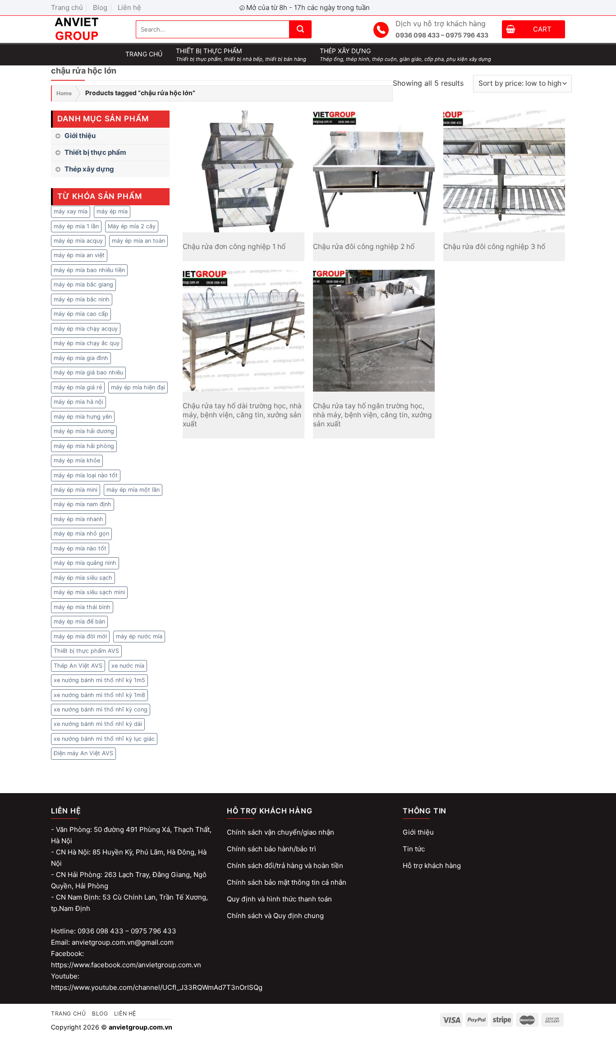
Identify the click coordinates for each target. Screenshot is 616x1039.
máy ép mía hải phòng (84, 446)
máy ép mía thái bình (82, 607)
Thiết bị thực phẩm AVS (86, 650)
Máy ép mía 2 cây (132, 226)
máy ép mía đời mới (80, 636)
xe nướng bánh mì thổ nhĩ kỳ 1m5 (99, 680)
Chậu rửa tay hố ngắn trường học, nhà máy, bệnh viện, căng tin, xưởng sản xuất (372, 415)
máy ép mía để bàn (79, 621)
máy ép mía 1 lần (76, 226)
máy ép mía (112, 211)
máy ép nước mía (139, 636)
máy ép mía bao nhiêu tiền (89, 270)
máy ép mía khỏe (77, 460)
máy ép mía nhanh (78, 519)
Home (64, 93)
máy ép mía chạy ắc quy (87, 343)
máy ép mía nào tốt (80, 548)
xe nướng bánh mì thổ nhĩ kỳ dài (98, 723)
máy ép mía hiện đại (138, 387)
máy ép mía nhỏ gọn (81, 533)
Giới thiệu (80, 135)
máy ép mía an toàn (138, 240)
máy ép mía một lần (133, 489)
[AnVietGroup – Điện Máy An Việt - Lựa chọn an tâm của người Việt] (86, 29)
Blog (100, 7)
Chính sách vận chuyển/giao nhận (280, 832)
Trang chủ (67, 7)
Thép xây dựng (89, 169)
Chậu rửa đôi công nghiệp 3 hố (494, 246)
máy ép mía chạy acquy (86, 328)
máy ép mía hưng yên (83, 416)
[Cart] (510, 30)
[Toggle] (166, 152)
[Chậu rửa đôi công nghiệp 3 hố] (504, 171)
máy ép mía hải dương (84, 431)
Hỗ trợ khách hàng (432, 865)
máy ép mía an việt (79, 255)
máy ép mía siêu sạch (83, 577)
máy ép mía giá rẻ (78, 387)
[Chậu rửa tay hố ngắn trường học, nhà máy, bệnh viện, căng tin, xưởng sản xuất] (374, 331)
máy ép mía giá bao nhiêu (88, 372)
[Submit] (300, 29)
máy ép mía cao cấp (81, 313)
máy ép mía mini (75, 489)
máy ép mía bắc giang (83, 284)
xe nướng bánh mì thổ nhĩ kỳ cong (100, 709)
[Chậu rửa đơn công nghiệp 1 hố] (243, 171)
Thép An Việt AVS (78, 665)
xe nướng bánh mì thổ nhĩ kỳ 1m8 (99, 695)
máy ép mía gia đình (81, 358)
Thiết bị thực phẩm (95, 152)
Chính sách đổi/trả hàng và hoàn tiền (285, 865)
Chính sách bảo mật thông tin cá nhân (286, 882)
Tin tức (414, 849)
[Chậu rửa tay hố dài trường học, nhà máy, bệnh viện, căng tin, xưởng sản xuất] (243, 331)
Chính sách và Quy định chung (275, 915)
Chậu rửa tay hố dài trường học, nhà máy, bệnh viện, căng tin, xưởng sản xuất (242, 415)
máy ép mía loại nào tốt (86, 475)
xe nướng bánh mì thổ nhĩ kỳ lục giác (104, 738)
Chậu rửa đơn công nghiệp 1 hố (234, 246)
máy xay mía (70, 211)
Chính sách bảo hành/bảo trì (271, 849)
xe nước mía (127, 665)
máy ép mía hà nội (78, 401)
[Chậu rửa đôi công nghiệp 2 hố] (374, 171)
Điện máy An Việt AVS (83, 753)
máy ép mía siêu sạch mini (89, 592)
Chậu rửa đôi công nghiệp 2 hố (363, 246)
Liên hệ (129, 7)
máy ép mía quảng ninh (85, 562)
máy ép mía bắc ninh (82, 299)
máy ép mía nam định (82, 504)
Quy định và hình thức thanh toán (279, 899)
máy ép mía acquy (78, 240)
